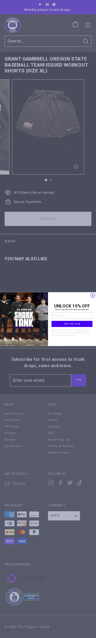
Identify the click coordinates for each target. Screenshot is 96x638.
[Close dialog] (93, 295)
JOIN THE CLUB (72, 324)
